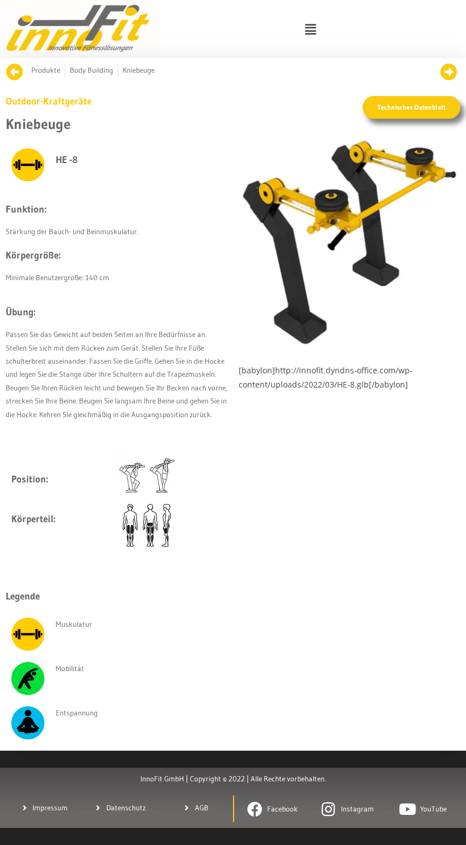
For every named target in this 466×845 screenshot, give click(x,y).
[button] (310, 29)
